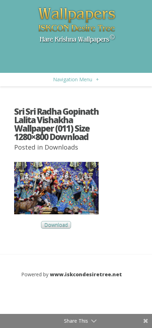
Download (56, 225)
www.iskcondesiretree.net (86, 274)
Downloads (61, 147)
